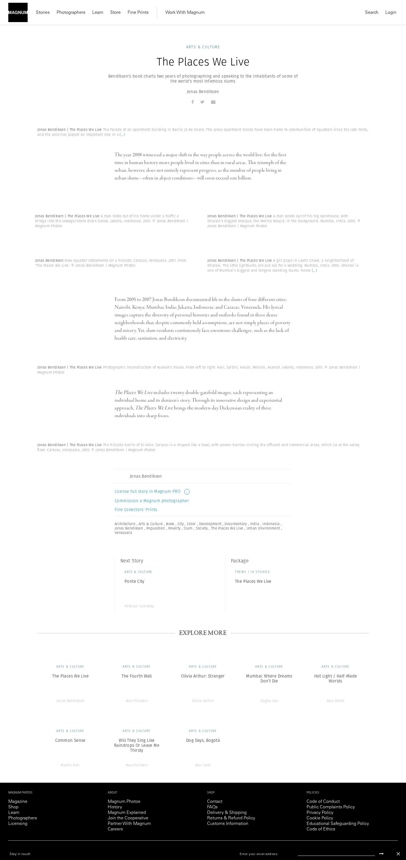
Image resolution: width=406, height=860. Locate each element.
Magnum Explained (127, 813)
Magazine (17, 802)
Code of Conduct (323, 802)
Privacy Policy (320, 813)
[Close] (398, 854)
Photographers (71, 12)
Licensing (17, 824)
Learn (97, 12)
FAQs (212, 807)
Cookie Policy (320, 818)
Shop (13, 807)
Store (115, 12)
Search (371, 12)
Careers (115, 829)
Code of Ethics (321, 829)
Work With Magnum (185, 12)
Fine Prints (138, 12)
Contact (214, 802)
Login (390, 12)
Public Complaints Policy (331, 807)
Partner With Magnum (129, 824)
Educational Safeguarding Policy (338, 824)
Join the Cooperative (128, 818)
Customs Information (227, 824)
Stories (43, 12)
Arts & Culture (203, 47)
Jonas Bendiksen (203, 91)
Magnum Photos (124, 802)
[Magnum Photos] (18, 12)
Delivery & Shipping (227, 813)
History (115, 807)
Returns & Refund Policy (231, 818)
